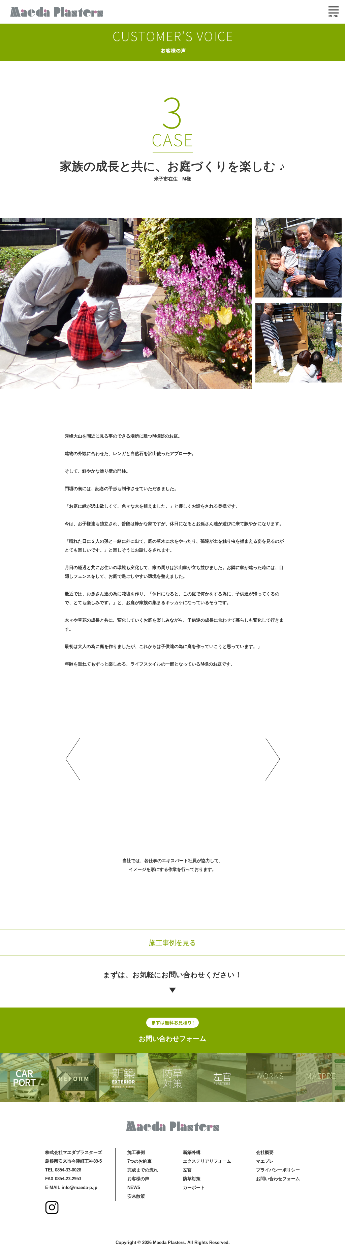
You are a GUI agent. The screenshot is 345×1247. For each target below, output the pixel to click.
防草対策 (191, 1178)
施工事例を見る (172, 942)
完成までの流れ (142, 1169)
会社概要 (265, 1152)
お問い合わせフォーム (172, 1038)
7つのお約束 (139, 1161)
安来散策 (136, 1196)
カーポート (194, 1187)
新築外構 (191, 1152)
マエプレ (265, 1161)
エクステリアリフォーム (207, 1161)
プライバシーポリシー (278, 1169)
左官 (187, 1169)
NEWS (133, 1187)
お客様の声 (138, 1178)
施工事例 (136, 1152)
